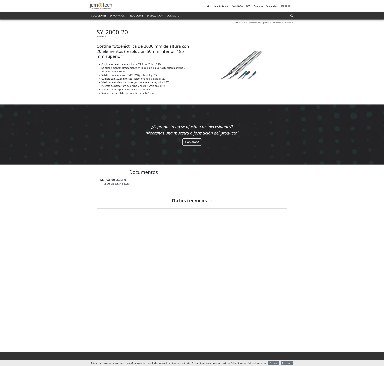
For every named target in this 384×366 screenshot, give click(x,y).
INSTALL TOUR (155, 15)
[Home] (208, 6)
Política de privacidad (257, 363)
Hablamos (192, 142)
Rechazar (286, 363)
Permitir (274, 363)
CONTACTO (173, 15)
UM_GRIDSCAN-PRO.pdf (118, 183)
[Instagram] (289, 6)
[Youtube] (286, 6)
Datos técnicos (189, 200)
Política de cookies (239, 363)
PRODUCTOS (136, 15)
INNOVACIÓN (117, 15)
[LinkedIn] (282, 6)
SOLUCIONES (98, 15)
